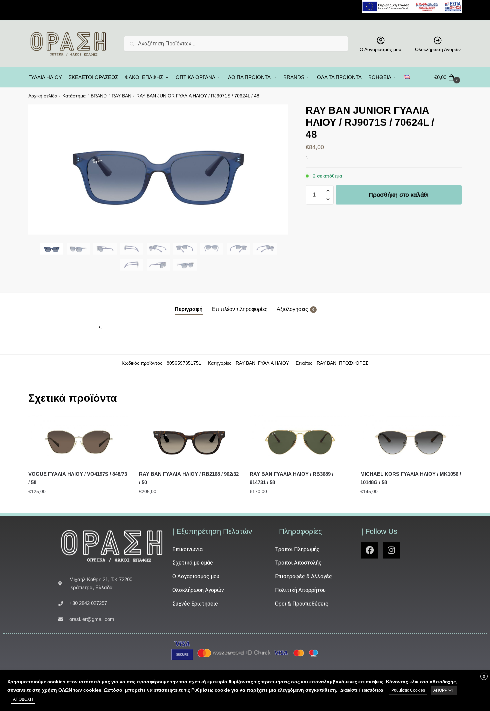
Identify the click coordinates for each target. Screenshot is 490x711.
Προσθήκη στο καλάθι (398, 195)
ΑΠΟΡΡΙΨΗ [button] (444, 690)
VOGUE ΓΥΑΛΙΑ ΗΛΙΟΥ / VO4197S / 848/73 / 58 (77, 478)
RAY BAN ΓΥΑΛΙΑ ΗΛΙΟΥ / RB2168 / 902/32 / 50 (189, 478)
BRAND (99, 95)
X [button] (484, 676)
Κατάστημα (74, 95)
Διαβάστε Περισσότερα (361, 690)
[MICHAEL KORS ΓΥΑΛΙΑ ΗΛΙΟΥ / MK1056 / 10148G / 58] (410, 440)
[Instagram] (391, 550)
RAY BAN (121, 95)
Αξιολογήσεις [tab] (292, 309)
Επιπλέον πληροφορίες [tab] (239, 309)
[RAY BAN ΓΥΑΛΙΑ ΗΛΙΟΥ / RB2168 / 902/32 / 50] (189, 440)
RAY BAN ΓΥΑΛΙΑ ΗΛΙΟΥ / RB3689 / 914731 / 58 (291, 478)
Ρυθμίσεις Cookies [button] (408, 690)
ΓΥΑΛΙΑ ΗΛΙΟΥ (273, 363)
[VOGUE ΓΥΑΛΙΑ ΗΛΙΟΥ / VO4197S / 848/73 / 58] (78, 440)
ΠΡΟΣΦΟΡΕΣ (353, 363)
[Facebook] (369, 550)
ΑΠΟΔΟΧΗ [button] (23, 699)
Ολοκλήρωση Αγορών (438, 49)
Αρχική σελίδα (42, 95)
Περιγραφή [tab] (189, 309)
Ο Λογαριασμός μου (380, 49)
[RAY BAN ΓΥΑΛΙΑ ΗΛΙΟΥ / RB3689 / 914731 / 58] (300, 440)
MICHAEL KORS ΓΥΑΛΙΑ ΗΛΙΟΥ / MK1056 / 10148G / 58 (410, 478)
